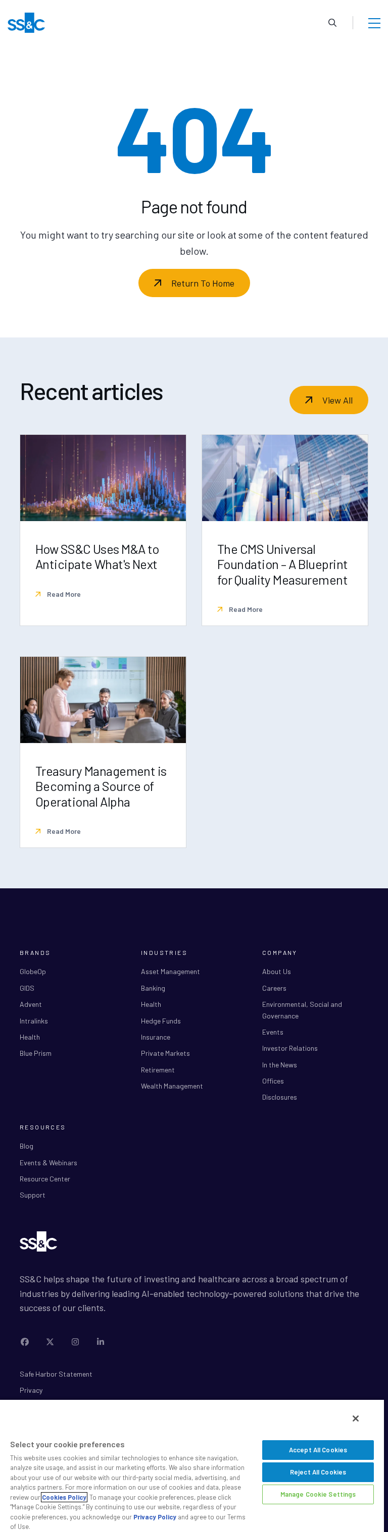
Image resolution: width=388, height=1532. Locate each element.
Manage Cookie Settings (318, 1494)
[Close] (356, 1418)
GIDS (27, 988)
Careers (274, 988)
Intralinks (34, 1020)
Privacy (31, 1390)
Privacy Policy (154, 1517)
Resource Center (45, 1178)
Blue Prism (36, 1053)
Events (272, 1032)
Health (30, 1037)
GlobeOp (33, 971)
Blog (26, 1146)
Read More (63, 594)
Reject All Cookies (318, 1472)
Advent (31, 1004)
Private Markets (165, 1053)
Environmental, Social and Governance (302, 1009)
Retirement (158, 1069)
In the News (279, 1064)
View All (337, 400)
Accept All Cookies (318, 1450)
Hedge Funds (161, 1020)
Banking (153, 988)
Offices (273, 1080)
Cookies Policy (64, 1497)
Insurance (155, 1037)
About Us (276, 971)
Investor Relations (290, 1048)
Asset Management (170, 971)
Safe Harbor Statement (56, 1374)
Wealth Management (172, 1086)
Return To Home (202, 283)
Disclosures (279, 1097)
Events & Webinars (48, 1162)
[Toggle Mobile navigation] (374, 22)
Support (32, 1194)
